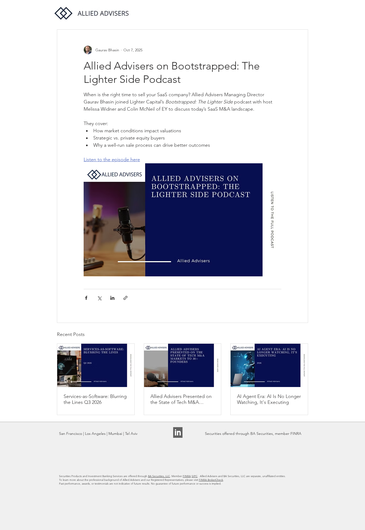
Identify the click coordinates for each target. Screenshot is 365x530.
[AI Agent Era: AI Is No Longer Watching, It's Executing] (269, 365)
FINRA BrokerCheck (211, 480)
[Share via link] (125, 297)
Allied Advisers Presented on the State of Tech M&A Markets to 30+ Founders (181, 399)
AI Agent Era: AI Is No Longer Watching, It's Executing (269, 399)
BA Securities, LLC (159, 476)
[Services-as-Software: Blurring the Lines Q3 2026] (95, 365)
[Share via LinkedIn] (112, 297)
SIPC (194, 476)
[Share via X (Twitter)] (99, 297)
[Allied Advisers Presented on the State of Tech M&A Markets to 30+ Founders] (182, 365)
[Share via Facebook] (86, 297)
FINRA (187, 476)
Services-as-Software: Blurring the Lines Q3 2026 (95, 399)
